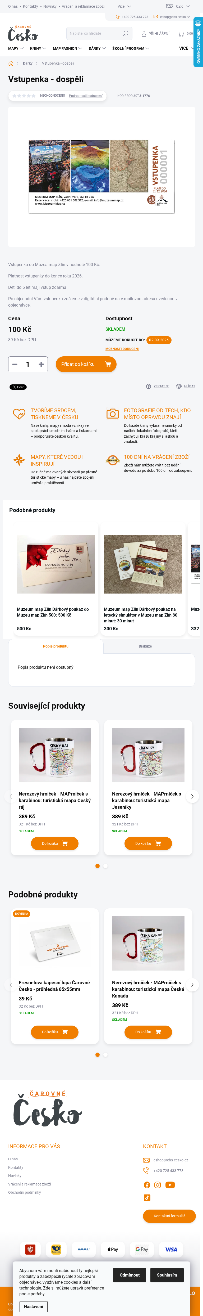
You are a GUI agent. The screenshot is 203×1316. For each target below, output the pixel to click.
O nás (13, 6)
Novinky (50, 6)
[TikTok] (147, 1197)
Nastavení (33, 1306)
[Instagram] (158, 1184)
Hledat (125, 33)
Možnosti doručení (122, 349)
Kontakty (30, 6)
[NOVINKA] (55, 943)
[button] (8, 579)
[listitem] (56, 579)
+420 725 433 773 (168, 1171)
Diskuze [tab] (145, 646)
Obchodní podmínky (24, 1192)
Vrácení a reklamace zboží (83, 6)
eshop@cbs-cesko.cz (171, 1160)
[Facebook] (147, 1184)
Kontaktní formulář (169, 1216)
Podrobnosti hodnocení (86, 96)
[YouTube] (170, 1184)
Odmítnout (130, 1275)
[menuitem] (16, 48)
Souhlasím (167, 1275)
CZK (179, 6)
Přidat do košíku (78, 364)
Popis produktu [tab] (55, 646)
